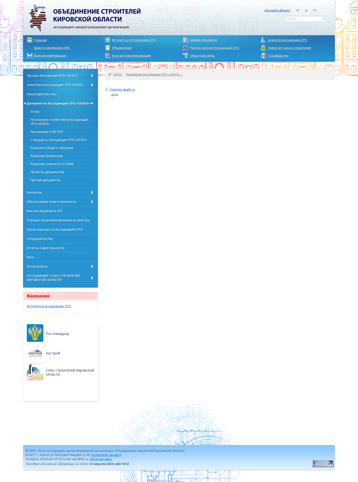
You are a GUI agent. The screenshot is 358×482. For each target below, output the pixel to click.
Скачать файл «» (122, 89)
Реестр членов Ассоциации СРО (214, 48)
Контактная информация (131, 55)
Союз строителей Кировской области (70, 372)
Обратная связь (202, 55)
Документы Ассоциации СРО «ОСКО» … (154, 74)
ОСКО (117, 74)
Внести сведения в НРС (52, 48)
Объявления (122, 48)
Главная (40, 40)
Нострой (53, 353)
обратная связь (100, 459)
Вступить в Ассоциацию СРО (134, 40)
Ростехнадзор (57, 333)
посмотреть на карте (106, 455)
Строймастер (278, 55)
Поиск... (293, 19)
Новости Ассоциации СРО (287, 40)
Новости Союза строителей (289, 48)
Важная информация (50, 55)
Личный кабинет (277, 10)
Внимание (38, 296)
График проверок (203, 40)
